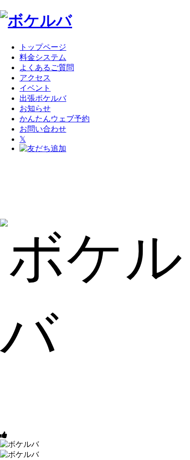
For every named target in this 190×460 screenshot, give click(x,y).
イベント (35, 88)
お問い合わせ (42, 129)
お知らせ (35, 108)
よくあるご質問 (46, 67)
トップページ (42, 47)
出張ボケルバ (42, 98)
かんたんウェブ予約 (54, 119)
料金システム (42, 57)
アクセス (35, 78)
